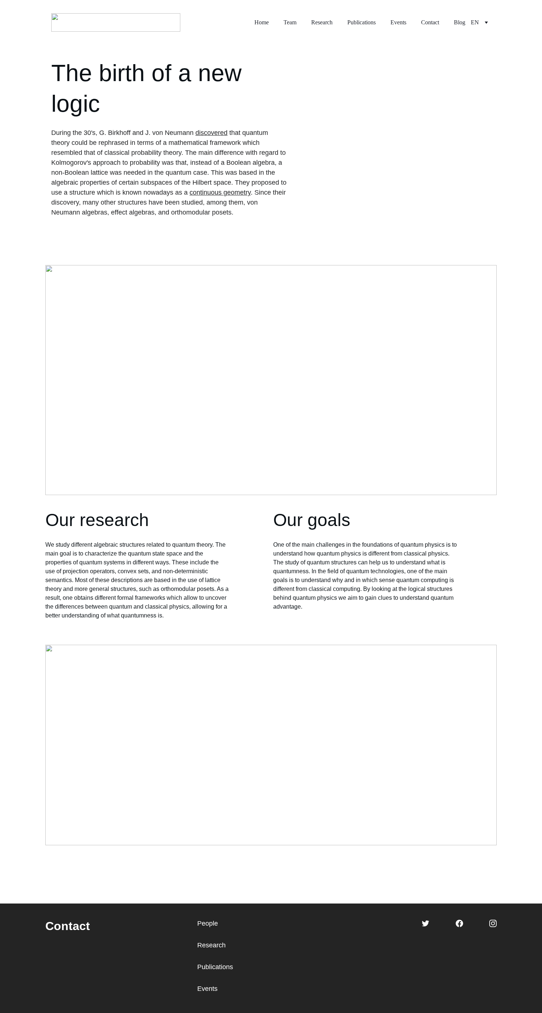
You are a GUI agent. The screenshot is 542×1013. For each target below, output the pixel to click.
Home (261, 22)
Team (290, 22)
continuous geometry (220, 192)
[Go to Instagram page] (493, 923)
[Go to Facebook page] (459, 923)
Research (322, 22)
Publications (361, 22)
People (207, 923)
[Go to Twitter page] (425, 923)
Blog (459, 22)
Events (398, 22)
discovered (211, 132)
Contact (430, 22)
